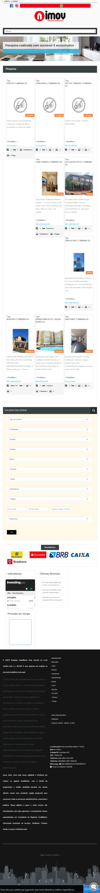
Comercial (55, 674)
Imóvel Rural (56, 678)
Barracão (55, 662)
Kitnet (54, 682)
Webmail (55, 719)
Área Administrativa (59, 715)
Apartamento (56, 658)
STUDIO (55, 693)
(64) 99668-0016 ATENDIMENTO (73, 764)
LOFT (54, 686)
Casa (53, 666)
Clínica (54, 670)
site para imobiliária (51, 855)
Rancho (54, 689)
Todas (54, 701)
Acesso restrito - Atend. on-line (63, 723)
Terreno (54, 697)
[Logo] (50, 16)
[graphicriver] (17, 555)
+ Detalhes (11, 142)
